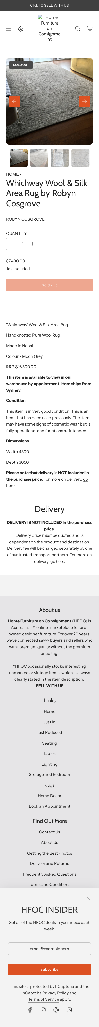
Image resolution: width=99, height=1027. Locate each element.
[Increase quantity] (33, 244)
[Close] (89, 898)
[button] (14, 101)
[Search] (78, 29)
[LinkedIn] (69, 1010)
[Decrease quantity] (12, 244)
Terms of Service (43, 999)
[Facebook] (30, 1010)
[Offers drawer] (20, 29)
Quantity (16, 233)
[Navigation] (8, 29)
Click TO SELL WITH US (49, 5)
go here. (57, 561)
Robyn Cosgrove (25, 219)
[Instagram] (43, 1010)
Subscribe (49, 969)
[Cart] (90, 29)
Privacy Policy (55, 992)
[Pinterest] (56, 1010)
